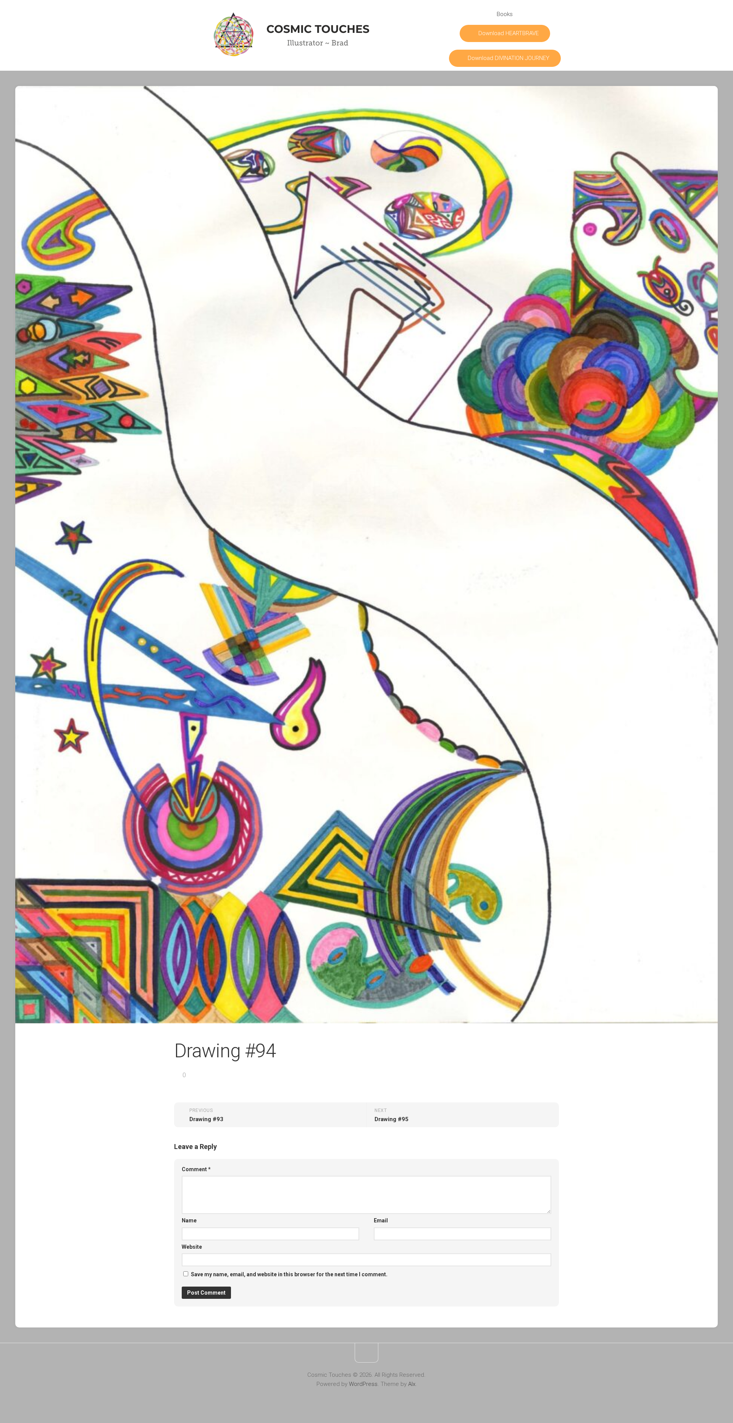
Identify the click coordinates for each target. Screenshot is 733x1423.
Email (381, 1220)
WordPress (363, 1384)
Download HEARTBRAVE (508, 33)
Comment (196, 1169)
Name (189, 1220)
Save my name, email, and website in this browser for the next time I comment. (289, 1274)
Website (192, 1247)
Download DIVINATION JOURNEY (508, 58)
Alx (411, 1384)
